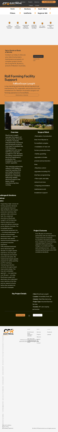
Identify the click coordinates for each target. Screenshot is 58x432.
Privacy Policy (5, 426)
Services (39, 332)
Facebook (49, 332)
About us (39, 337)
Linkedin (49, 334)
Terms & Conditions (6, 425)
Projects (39, 334)
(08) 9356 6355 (30, 338)
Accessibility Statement (7, 428)
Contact (38, 343)
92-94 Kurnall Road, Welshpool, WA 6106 (30, 334)
